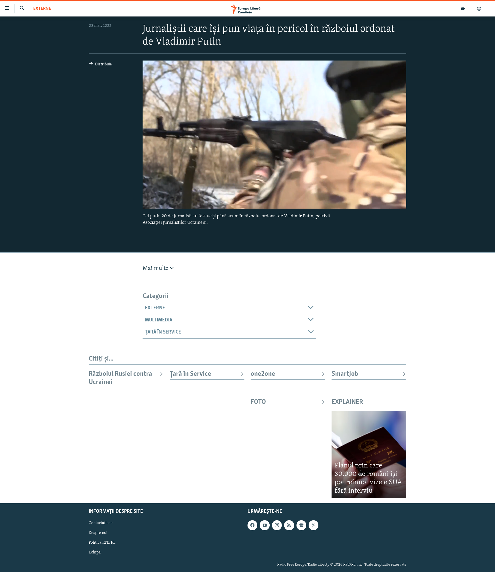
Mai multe (156, 268)
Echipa (95, 553)
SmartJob (345, 374)
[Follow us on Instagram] (277, 525)
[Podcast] (479, 8)
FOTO (258, 402)
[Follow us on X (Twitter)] (313, 525)
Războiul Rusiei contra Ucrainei (120, 378)
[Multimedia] (463, 8)
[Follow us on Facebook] (252, 525)
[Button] (100, 65)
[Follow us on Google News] (301, 525)
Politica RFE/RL (102, 543)
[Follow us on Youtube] (264, 525)
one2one (263, 374)
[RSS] (289, 525)
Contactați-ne (101, 523)
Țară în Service (190, 374)
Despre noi (98, 533)
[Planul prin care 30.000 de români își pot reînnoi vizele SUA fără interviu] (369, 454)
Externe (42, 8)
